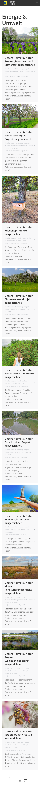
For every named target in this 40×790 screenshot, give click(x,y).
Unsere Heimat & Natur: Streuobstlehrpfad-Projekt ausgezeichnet (19, 135)
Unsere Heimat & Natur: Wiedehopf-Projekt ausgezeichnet (19, 230)
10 (30, 777)
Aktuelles (7, 69)
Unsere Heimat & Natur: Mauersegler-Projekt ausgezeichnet (19, 519)
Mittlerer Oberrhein (15, 671)
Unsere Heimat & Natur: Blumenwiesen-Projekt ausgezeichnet (19, 299)
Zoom (17, 40)
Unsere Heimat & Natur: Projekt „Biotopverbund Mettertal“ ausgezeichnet (20, 61)
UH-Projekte (19, 71)
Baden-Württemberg (17, 69)
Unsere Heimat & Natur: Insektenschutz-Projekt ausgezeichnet (19, 735)
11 (35, 777)
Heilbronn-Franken (15, 452)
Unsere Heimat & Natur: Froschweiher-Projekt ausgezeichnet (19, 442)
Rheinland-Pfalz (26, 238)
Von (11, 76)
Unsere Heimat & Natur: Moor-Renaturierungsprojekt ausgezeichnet (19, 588)
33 (20, 781)
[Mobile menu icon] (36, 3)
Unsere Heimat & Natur (11, 148)
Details (23, 40)
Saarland (24, 381)
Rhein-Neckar (14, 309)
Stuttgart (12, 71)
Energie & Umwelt (19, 145)
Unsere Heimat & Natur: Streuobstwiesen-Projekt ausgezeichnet (19, 373)
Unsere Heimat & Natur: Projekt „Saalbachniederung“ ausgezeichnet (19, 659)
